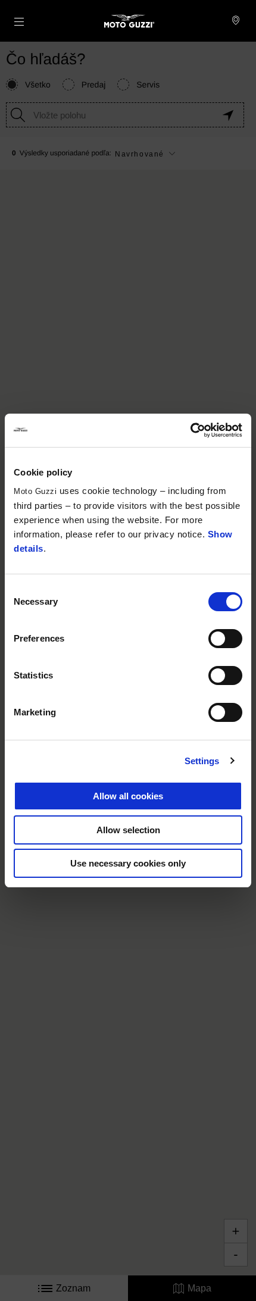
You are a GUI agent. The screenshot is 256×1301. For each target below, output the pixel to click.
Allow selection (128, 830)
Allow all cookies (128, 796)
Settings (202, 761)
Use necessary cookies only (128, 863)
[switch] (225, 638)
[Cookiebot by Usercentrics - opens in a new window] (190, 430)
